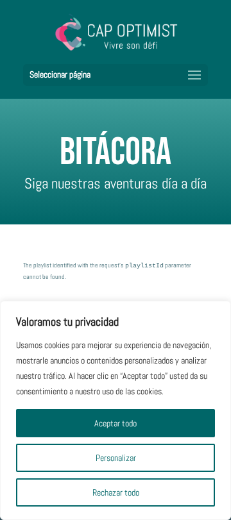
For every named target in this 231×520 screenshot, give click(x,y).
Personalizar (116, 458)
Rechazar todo (115, 492)
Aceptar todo (115, 423)
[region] (115, 410)
